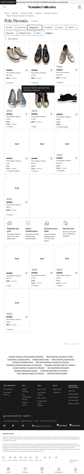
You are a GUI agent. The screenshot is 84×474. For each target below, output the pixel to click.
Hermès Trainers (51, 13)
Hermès (15, 13)
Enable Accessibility (8, 2)
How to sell (42, 389)
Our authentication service (27, 397)
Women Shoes (26, 13)
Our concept (8, 389)
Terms (36, 421)
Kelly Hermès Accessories (63, 359)
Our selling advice (41, 393)
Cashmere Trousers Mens (18, 359)
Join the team (73, 400)
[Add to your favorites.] (26, 70)
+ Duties (13, 78)
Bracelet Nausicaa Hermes (25, 370)
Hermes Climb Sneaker (57, 373)
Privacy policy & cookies (48, 421)
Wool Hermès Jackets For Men (59, 356)
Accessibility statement (11, 421)
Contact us (57, 392)
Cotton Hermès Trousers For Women (29, 367)
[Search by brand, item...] (4, 7)
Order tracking (25, 390)
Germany (30, 460)
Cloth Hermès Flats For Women (53, 370)
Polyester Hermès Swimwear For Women (24, 365)
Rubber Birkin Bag (40, 359)
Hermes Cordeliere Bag (22, 362)
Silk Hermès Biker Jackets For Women (52, 362)
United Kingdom (12, 460)
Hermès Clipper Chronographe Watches (26, 356)
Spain (36, 460)
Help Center (57, 389)
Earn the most (68, 228)
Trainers (38, 13)
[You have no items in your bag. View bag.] (79, 7)
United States (23, 460)
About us (71, 391)
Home (6, 13)
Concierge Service (7, 393)
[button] (79, 7)
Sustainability (73, 394)
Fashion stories (73, 403)
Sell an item (42, 398)
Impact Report (73, 397)
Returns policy (25, 403)
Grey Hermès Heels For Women (30, 373)
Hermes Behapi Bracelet (58, 367)
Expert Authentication (32, 229)
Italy (41, 460)
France (5, 460)
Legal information (27, 421)
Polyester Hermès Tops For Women (60, 365)
